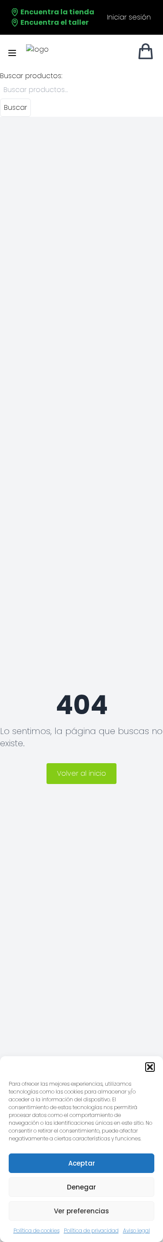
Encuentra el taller (54, 22)
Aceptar (81, 1163)
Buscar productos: (31, 76)
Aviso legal (136, 1230)
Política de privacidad (91, 1230)
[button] (150, 1067)
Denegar (81, 1187)
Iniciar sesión (129, 17)
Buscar (15, 107)
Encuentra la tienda (56, 12)
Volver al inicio (81, 773)
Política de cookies (36, 1230)
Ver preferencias (81, 1211)
